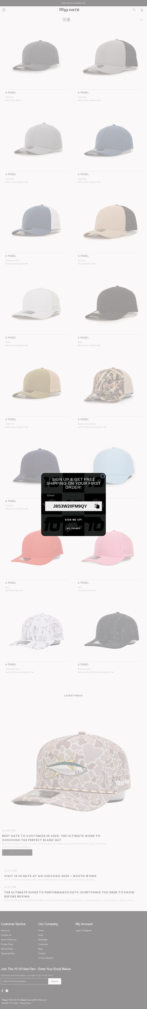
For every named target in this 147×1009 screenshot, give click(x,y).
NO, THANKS (73, 528)
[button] (73, 506)
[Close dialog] (102, 476)
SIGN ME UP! (73, 520)
